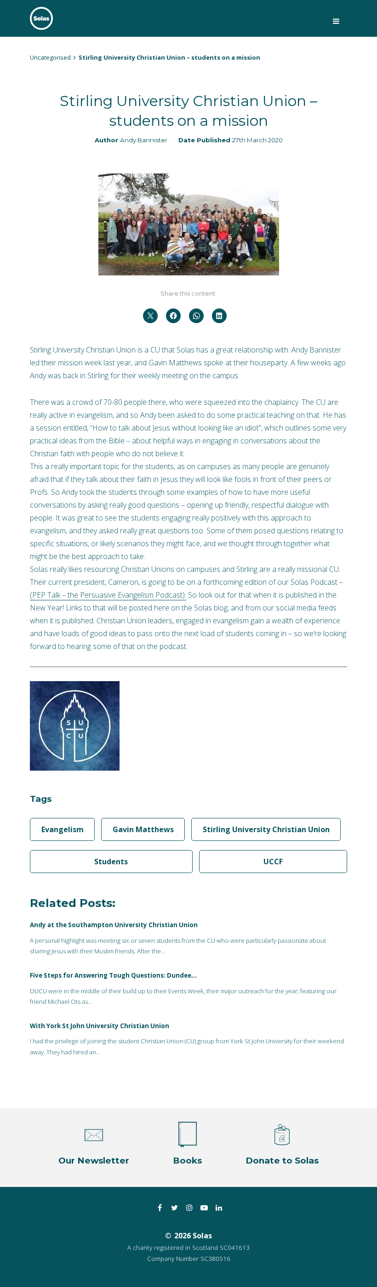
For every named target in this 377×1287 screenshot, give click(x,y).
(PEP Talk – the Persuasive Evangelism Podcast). (108, 595)
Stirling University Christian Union (266, 829)
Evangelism (62, 829)
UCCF (273, 861)
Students (111, 861)
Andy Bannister (143, 140)
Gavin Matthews (143, 829)
